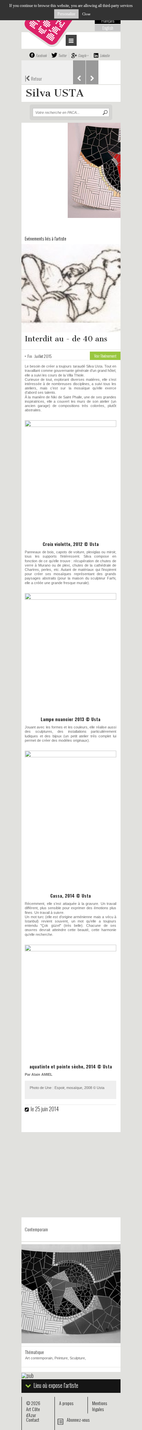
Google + (83, 55)
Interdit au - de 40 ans (66, 338)
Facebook (41, 55)
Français (107, 20)
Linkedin (104, 55)
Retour (33, 78)
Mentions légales (99, 1405)
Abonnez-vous (78, 1419)
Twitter (62, 55)
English (107, 28)
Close (86, 14)
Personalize (66, 14)
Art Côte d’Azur (33, 1411)
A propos (66, 1402)
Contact (32, 1419)
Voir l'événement (105, 356)
